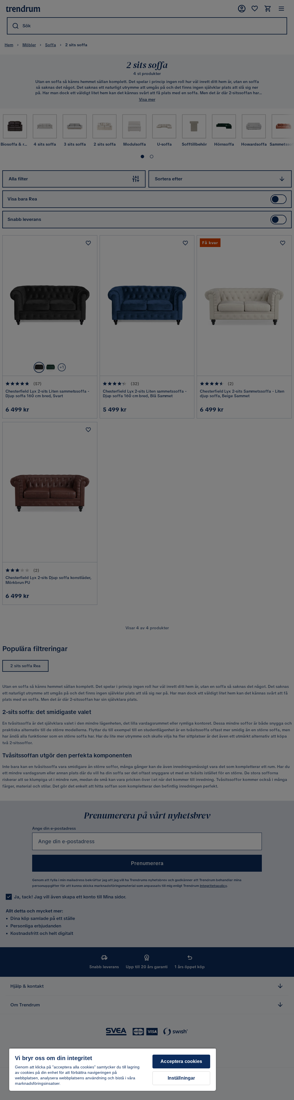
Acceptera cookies (181, 1061)
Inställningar (181, 1078)
